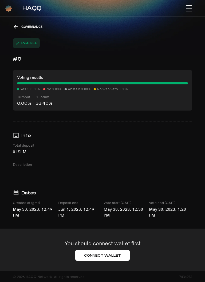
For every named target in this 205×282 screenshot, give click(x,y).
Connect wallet (102, 255)
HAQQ (31, 8)
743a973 (185, 276)
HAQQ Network (39, 276)
